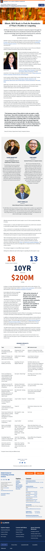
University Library (34, 538)
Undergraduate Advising (31, 480)
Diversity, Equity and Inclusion (28, 288)
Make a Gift (39, 473)
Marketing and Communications (32, 515)
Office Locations (19, 484)
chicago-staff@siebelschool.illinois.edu (33, 508)
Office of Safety (29, 512)
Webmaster (3, 548)
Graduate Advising (29, 486)
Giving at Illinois (19, 532)
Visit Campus (3, 536)
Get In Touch (30, 473)
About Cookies (4, 544)
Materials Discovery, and (18, 74)
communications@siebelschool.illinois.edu (34, 516)
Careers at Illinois (4, 532)
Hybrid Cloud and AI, (36, 73)
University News (4, 534)
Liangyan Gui (31, 78)
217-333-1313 (37, 511)
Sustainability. (25, 74)
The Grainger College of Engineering (9, 4)
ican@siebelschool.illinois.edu (31, 491)
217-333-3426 (6, 487)
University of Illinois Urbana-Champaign (27, 70)
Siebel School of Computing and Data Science (7, 475)
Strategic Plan (19, 487)
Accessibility (34, 544)
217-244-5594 (37, 512)
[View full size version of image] (43, 8)
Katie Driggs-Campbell (23, 78)
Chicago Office (29, 504)
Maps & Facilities (19, 486)
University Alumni (19, 530)
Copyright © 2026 (24, 544)
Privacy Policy (14, 544)
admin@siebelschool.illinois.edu (7, 490)
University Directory (20, 536)
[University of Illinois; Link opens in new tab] (5, 522)
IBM (37, 71)
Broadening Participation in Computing (23, 289)
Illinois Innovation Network (34, 320)
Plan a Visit (18, 488)
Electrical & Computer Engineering (31, 242)
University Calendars (20, 534)
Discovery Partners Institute (15, 321)
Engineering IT (29, 511)
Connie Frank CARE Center (36, 536)
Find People (18, 482)
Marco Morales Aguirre (20, 80)
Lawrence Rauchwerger (30, 80)
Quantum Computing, (8, 74)
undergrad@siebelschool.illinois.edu (32, 482)
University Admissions (5, 530)
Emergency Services (35, 531)
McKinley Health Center (35, 533)
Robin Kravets (12, 80)
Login (11, 548)
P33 (37, 321)
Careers (17, 483)
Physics (21, 242)
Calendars (18, 480)
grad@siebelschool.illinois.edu (31, 487)
